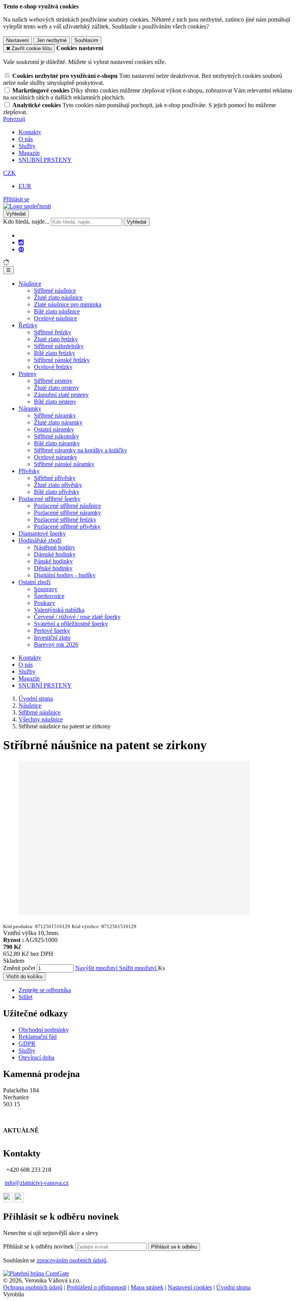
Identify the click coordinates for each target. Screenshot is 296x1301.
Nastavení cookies (190, 1287)
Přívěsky (29, 471)
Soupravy (45, 589)
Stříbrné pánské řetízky (62, 360)
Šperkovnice (49, 596)
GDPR (26, 1043)
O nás (25, 139)
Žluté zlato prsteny (56, 387)
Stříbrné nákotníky (56, 436)
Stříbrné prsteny (53, 380)
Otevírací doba (36, 1057)
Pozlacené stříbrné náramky (67, 512)
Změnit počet (19, 968)
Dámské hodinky (55, 554)
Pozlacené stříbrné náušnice (67, 505)
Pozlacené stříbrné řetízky (65, 519)
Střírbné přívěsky (55, 478)
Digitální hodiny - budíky (65, 575)
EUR (24, 186)
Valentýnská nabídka (59, 610)
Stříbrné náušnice (55, 290)
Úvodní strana (233, 1287)
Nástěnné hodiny (54, 547)
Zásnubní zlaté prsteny (61, 394)
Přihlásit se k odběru (174, 1247)
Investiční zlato (52, 637)
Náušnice (29, 283)
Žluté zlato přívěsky (58, 485)
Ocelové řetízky (53, 367)
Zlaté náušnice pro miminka (67, 304)
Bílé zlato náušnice (57, 311)
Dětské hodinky (53, 568)
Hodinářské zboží (39, 540)
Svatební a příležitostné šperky (71, 623)
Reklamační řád (37, 1036)
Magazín (29, 153)
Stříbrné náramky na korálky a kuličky (80, 450)
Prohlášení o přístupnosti (96, 1287)
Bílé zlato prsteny (55, 401)
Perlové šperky (52, 630)
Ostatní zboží (34, 582)
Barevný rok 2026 (56, 644)
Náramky (29, 408)
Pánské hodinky (53, 561)
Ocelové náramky (55, 457)
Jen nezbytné (52, 40)
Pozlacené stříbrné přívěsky (67, 526)
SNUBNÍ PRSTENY (45, 160)
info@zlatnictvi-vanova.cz (37, 1183)
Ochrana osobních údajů (32, 1287)
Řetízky (27, 325)
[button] (9, 173)
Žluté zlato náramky (58, 422)
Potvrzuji (14, 119)
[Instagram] (21, 242)
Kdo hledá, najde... (26, 221)
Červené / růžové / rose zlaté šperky (77, 616)
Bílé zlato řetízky (54, 353)
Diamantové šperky (42, 533)
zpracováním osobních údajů (71, 1260)
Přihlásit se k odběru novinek (39, 1246)
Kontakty (29, 132)
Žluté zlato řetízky (56, 339)
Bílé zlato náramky (57, 443)
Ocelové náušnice (55, 318)
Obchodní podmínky (43, 1029)
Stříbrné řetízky (52, 332)
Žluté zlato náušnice (58, 297)
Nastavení (17, 40)
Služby (26, 146)
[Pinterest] (21, 249)
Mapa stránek (147, 1287)
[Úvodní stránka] (27, 206)
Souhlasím (86, 40)
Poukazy (44, 603)
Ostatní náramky (54, 429)
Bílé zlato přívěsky (56, 492)
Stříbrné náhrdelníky (59, 346)
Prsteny (27, 374)
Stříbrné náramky (55, 415)
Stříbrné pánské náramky (64, 464)
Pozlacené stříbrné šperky (49, 498)
